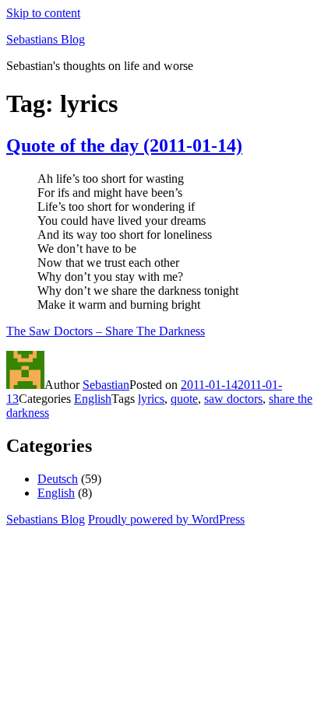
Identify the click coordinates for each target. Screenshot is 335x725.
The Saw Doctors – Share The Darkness (105, 331)
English (92, 398)
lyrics (151, 398)
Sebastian (106, 384)
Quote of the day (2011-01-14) (124, 145)
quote (184, 398)
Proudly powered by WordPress (166, 519)
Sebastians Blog (45, 39)
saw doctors (233, 398)
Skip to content (43, 12)
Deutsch (57, 478)
